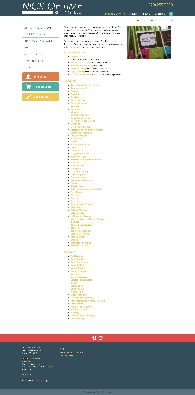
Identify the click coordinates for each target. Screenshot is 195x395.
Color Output (78, 265)
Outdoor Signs (78, 177)
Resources (133, 13)
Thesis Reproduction (81, 224)
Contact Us (160, 13)
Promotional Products (82, 204)
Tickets (75, 227)
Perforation (77, 303)
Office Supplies (78, 174)
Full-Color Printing (80, 144)
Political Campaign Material (86, 189)
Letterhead (77, 150)
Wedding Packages (81, 242)
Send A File (30, 67)
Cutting (75, 273)
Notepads (76, 168)
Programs (76, 201)
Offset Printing (79, 294)
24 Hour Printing (78, 68)
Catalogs (75, 109)
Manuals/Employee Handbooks (87, 159)
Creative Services (80, 271)
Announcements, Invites (71, 352)
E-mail (74, 282)
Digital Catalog (78, 71)
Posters (75, 198)
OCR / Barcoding (79, 171)
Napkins (75, 162)
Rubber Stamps (79, 210)
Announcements (79, 88)
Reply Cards (77, 207)
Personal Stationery (81, 180)
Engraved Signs (79, 135)
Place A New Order (34, 61)
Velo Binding (77, 318)
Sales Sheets (77, 213)
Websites (76, 239)
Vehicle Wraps (78, 236)
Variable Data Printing (83, 315)
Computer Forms (80, 114)
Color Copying (78, 259)
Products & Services (114, 13)
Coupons (75, 123)
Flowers (74, 62)
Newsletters (77, 165)
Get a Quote (41, 96)
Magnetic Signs (79, 156)
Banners (75, 91)
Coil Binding (77, 256)
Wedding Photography (81, 65)
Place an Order (42, 86)
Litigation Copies (80, 153)
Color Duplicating (80, 262)
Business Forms (79, 103)
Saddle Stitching (79, 309)
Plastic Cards (77, 186)
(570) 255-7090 (160, 4)
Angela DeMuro (79, 56)
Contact (26, 361)
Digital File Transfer (81, 279)
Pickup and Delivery (81, 306)
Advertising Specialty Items (85, 85)
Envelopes (76, 138)
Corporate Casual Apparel (84, 120)
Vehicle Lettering (80, 233)
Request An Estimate (34, 54)
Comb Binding (78, 267)
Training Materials (81, 230)
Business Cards (78, 100)
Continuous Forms (80, 117)
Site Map (26, 374)
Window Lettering (80, 245)
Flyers (74, 141)
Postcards (76, 195)
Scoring (75, 312)
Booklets (75, 94)
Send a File (40, 76)
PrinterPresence (103, 392)
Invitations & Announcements (39, 41)
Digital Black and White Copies (87, 129)
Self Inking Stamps (81, 216)
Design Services (79, 277)
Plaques (75, 183)
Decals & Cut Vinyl (80, 126)
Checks (74, 111)
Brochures (76, 97)
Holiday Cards (32, 47)
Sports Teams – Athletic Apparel (88, 218)
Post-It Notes (78, 192)
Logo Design (77, 288)
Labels (74, 147)
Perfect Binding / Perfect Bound (88, 300)
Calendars (76, 105)
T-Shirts (75, 221)
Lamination (77, 285)
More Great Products (81, 74)
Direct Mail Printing (81, 132)
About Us (146, 13)
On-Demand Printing (82, 297)
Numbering (77, 291)
